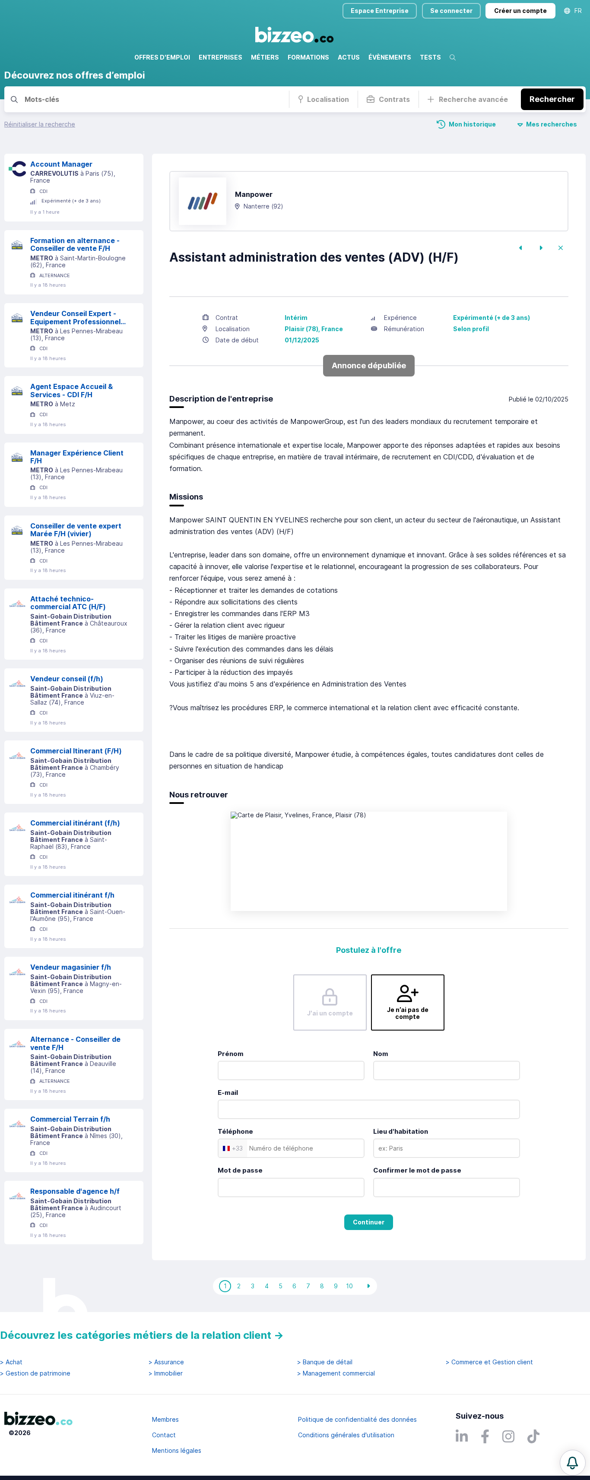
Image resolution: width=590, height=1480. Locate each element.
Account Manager (61, 164)
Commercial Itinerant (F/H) (76, 751)
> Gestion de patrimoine (35, 1373)
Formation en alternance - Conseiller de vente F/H (75, 245)
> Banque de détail (324, 1362)
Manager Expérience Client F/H (77, 457)
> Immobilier (166, 1373)
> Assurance (166, 1362)
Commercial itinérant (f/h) (75, 823)
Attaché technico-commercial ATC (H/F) (68, 603)
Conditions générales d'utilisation (346, 1435)
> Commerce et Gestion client (489, 1362)
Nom (380, 1053)
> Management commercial (336, 1373)
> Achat (11, 1362)
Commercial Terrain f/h (70, 1119)
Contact (164, 1435)
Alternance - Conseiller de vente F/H (75, 1043)
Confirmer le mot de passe (417, 1170)
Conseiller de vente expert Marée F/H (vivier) (75, 530)
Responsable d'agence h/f (75, 1191)
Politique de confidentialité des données (357, 1419)
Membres (165, 1419)
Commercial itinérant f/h (72, 895)
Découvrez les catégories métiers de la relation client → (142, 1335)
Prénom (231, 1053)
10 (349, 1286)
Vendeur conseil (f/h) (66, 679)
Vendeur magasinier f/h (70, 967)
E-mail (228, 1092)
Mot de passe (240, 1170)
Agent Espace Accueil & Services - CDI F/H (71, 390)
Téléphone (235, 1131)
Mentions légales (176, 1450)
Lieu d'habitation (400, 1131)
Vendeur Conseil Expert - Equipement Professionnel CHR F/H (75, 318)
